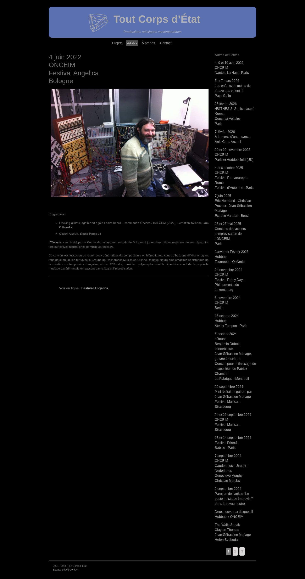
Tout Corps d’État (156, 19)
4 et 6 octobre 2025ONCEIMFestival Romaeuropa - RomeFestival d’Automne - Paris (234, 177)
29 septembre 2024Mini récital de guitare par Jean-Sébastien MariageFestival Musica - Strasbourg (233, 396)
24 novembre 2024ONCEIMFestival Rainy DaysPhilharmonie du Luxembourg (229, 279)
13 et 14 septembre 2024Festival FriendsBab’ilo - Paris (233, 442)
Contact (165, 43)
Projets (117, 43)
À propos (148, 43)
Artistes (132, 43)
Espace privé (60, 569)
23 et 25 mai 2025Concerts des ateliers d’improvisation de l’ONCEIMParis (230, 233)
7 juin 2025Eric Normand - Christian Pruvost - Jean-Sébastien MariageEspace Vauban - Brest (233, 205)
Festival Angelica (94, 288)
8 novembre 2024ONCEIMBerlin (227, 303)
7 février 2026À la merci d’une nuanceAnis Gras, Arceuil (232, 136)
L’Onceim (55, 242)
